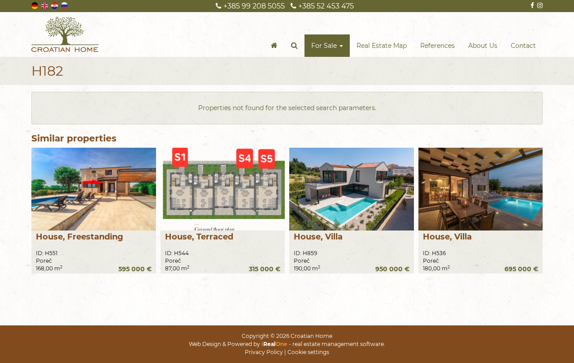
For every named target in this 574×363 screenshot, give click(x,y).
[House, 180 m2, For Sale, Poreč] (480, 189)
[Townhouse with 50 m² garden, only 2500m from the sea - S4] (223, 189)
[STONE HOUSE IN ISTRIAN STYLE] (93, 189)
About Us (482, 46)
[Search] (294, 45)
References (437, 46)
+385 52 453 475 (325, 6)
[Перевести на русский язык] (65, 5)
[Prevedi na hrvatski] (55, 5)
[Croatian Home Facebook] (531, 5)
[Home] (274, 45)
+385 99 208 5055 (253, 6)
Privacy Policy (264, 352)
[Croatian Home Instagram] (539, 5)
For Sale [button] (325, 46)
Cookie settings (308, 352)
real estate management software (338, 344)
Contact (523, 46)
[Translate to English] (45, 5)
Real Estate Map (382, 46)
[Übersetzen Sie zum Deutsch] (35, 5)
